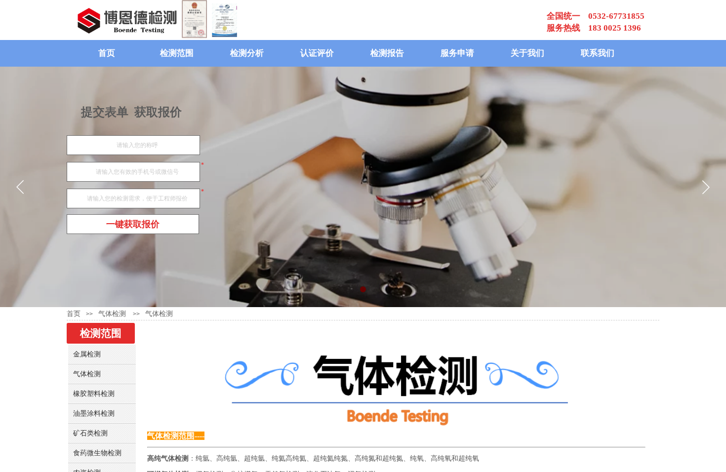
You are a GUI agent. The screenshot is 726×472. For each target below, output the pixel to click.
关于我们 (527, 53)
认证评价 (317, 53)
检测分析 (247, 53)
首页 (106, 53)
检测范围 (177, 53)
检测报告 (387, 53)
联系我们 (597, 53)
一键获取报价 (133, 224)
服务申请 (457, 53)
